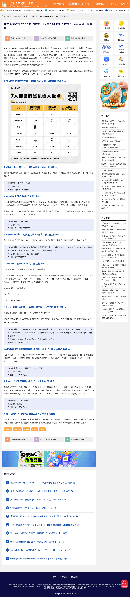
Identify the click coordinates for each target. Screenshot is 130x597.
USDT (42, 429)
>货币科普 (9, 16)
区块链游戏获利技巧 (78, 38)
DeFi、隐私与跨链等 (108, 138)
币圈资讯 (85, 4)
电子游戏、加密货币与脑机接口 (112, 141)
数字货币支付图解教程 (48, 38)
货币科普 (73, 4)
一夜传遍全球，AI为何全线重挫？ (113, 261)
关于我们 (63, 577)
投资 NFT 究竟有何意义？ (110, 128)
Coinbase (18, 429)
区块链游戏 (99, 4)
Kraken (27, 429)
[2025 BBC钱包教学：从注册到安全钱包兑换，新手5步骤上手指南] (49, 466)
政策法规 (124, 4)
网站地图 (74, 577)
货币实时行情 (59, 4)
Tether (35, 429)
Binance (8, 429)
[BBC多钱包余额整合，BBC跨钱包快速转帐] (114, 109)
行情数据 (112, 4)
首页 (3, 16)
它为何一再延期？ (107, 170)
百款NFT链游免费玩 (18, 38)
